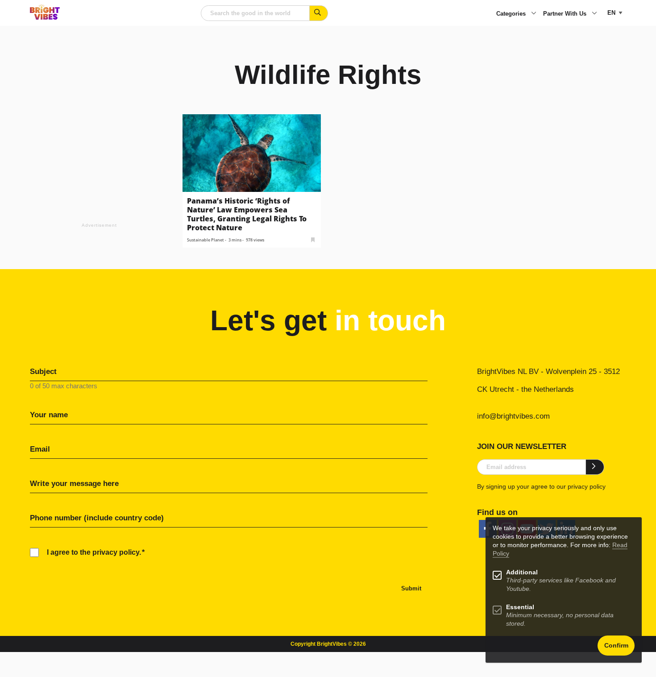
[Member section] (312, 239)
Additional (522, 572)
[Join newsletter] (595, 466)
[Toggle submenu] (533, 13)
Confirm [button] (616, 645)
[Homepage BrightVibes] (45, 17)
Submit (411, 588)
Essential (520, 607)
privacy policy (587, 486)
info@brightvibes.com (513, 416)
